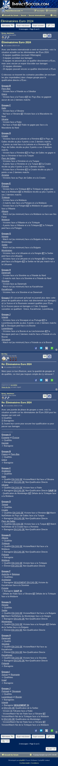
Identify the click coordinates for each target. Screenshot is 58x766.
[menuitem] (51, 11)
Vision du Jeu (6, 387)
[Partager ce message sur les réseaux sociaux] (49, 36)
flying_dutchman (8, 33)
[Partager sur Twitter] (41, 348)
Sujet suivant (38, 25)
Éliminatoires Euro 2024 (17, 21)
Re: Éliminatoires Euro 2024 (17, 364)
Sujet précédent (23, 25)
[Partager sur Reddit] (46, 348)
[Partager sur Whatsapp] (51, 348)
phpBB (21, 760)
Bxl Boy (4, 354)
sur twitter (14, 385)
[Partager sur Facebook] (35, 348)
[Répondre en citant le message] (45, 36)
